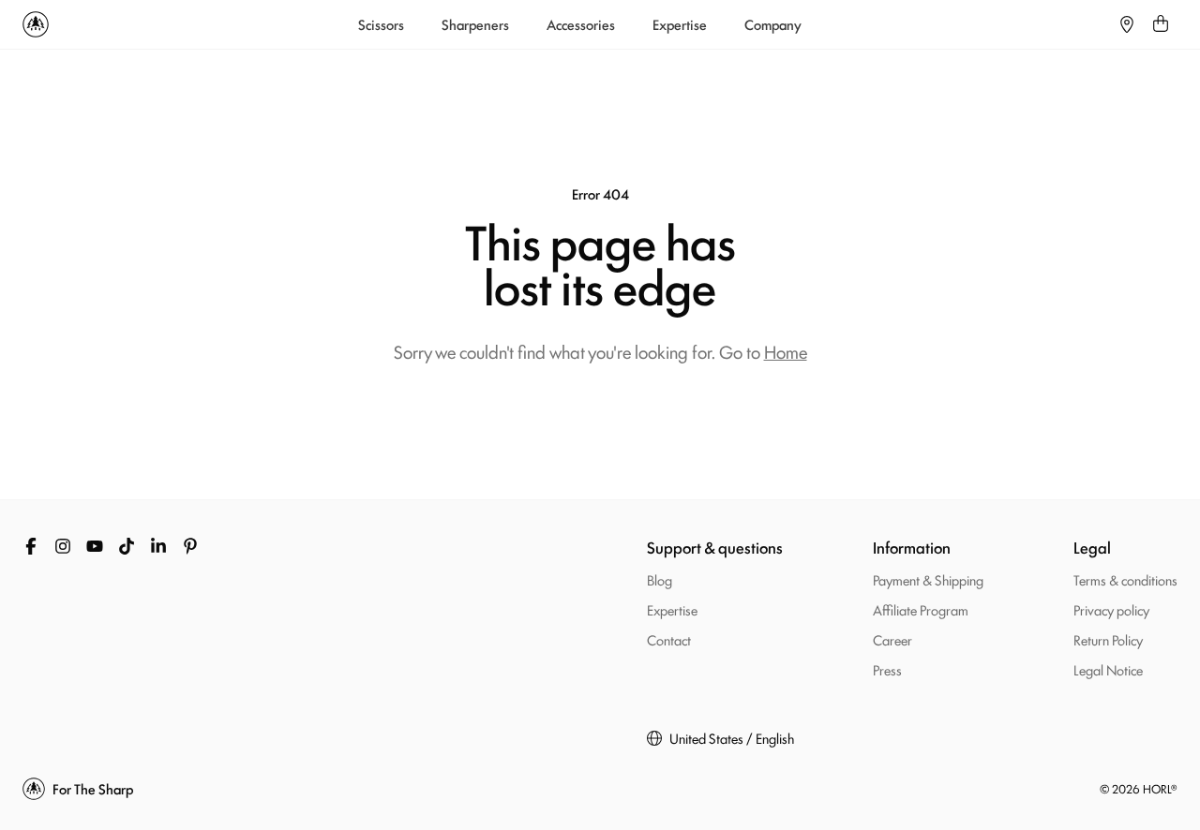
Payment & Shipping (928, 579)
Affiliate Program (920, 609)
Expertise (679, 24)
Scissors (381, 24)
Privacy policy (1111, 609)
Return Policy (1108, 639)
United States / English (731, 738)
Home (785, 351)
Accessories (581, 24)
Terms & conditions (1125, 579)
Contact (669, 639)
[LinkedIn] (158, 546)
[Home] (35, 24)
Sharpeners (475, 24)
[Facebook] (31, 546)
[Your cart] (1161, 24)
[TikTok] (126, 546)
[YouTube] (95, 546)
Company (773, 24)
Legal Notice (1108, 669)
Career (892, 639)
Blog (659, 579)
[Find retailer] (1127, 24)
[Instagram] (63, 546)
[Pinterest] (190, 546)
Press (887, 669)
